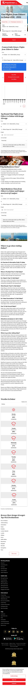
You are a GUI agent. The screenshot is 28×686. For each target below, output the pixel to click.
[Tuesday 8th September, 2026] (20, 99)
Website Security (4, 598)
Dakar (2, 526)
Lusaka (2, 533)
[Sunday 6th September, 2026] (16, 99)
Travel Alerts (3, 619)
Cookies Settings (14, 676)
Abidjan (2, 535)
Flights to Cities (12, 643)
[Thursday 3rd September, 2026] (10, 99)
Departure (4, 34)
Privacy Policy (3, 595)
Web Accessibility (4, 608)
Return (16, 34)
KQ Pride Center (4, 568)
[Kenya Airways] (5, 631)
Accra (2, 537)
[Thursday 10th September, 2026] (24, 99)
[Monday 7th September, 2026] (18, 99)
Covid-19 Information (5, 623)
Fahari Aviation (4, 570)
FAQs (2, 617)
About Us (2, 562)
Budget (2, 132)
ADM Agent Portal (4, 585)
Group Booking (4, 579)
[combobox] (14, 54)
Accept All (14, 683)
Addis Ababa (4, 539)
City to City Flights (5, 644)
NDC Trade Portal (4, 583)
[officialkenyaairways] (13, 631)
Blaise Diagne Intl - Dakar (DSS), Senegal (11, 31)
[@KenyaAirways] (9, 631)
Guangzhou (3, 547)
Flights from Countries (21, 644)
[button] (16, 22)
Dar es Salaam (4, 520)
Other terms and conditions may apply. (13, 152)
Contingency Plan (4, 606)
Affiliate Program (4, 581)
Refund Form (3, 625)
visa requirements (17, 275)
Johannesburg (4, 522)
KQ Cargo (3, 566)
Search (14, 40)
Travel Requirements (5, 621)
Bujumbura (3, 541)
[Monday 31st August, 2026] (4, 99)
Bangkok (3, 543)
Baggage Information (5, 589)
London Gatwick (4, 531)
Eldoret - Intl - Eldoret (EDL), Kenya (10, 26)
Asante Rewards (4, 564)
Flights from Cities (13, 644)
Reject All (14, 679)
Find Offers (13, 79)
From (3, 25)
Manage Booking (4, 578)
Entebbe (3, 529)
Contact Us (3, 613)
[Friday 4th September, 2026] (12, 99)
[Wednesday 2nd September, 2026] (8, 99)
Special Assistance (4, 587)
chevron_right (25, 77)
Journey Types (4, 137)
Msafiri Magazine (4, 572)
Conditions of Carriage (5, 596)
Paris (2, 549)
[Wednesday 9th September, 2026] (22, 99)
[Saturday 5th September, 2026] (14, 99)
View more (14, 553)
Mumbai (3, 545)
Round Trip (4, 21)
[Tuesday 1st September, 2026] (6, 99)
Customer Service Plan (5, 604)
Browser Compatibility (5, 600)
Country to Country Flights (20, 643)
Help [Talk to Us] (4, 615)
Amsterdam (3, 524)
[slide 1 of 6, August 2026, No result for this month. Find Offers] (14, 77)
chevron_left (3, 77)
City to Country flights (14, 646)
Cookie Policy (3, 602)
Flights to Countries (4, 643)
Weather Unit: (24, 401)
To (2, 29)
